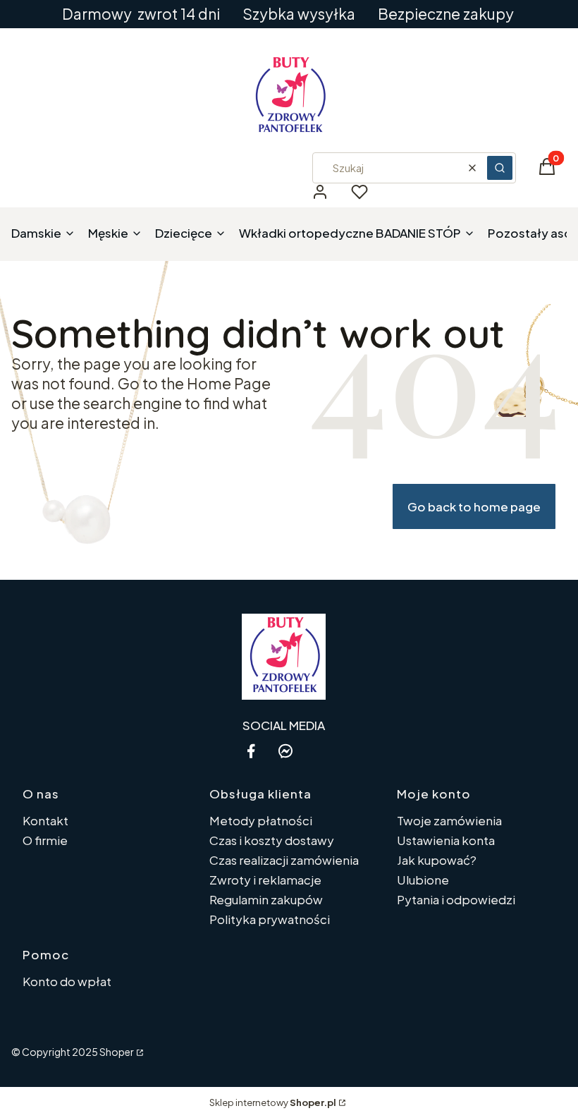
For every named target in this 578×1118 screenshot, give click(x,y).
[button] (499, 168)
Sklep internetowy (272, 1102)
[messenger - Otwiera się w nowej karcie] (285, 751)
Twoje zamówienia (449, 820)
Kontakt (45, 820)
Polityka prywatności (269, 919)
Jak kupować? (436, 860)
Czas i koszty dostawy (271, 840)
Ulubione (423, 879)
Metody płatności (260, 820)
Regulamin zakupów (266, 899)
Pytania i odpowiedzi (456, 899)
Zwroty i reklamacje (265, 879)
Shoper (116, 1051)
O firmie (45, 840)
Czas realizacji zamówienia (284, 860)
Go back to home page (474, 506)
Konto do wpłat (67, 981)
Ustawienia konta (446, 840)
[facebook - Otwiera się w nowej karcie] (250, 751)
